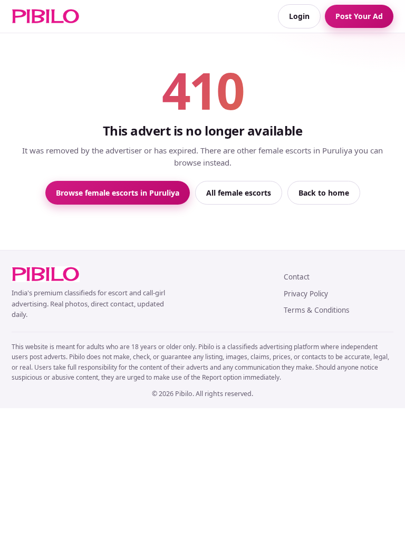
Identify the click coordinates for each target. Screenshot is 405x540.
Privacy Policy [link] (306, 293)
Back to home (323, 193)
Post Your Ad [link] (359, 16)
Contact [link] (297, 277)
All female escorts (238, 193)
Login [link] (299, 16)
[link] (46, 16)
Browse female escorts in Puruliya (117, 193)
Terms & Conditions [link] (316, 310)
